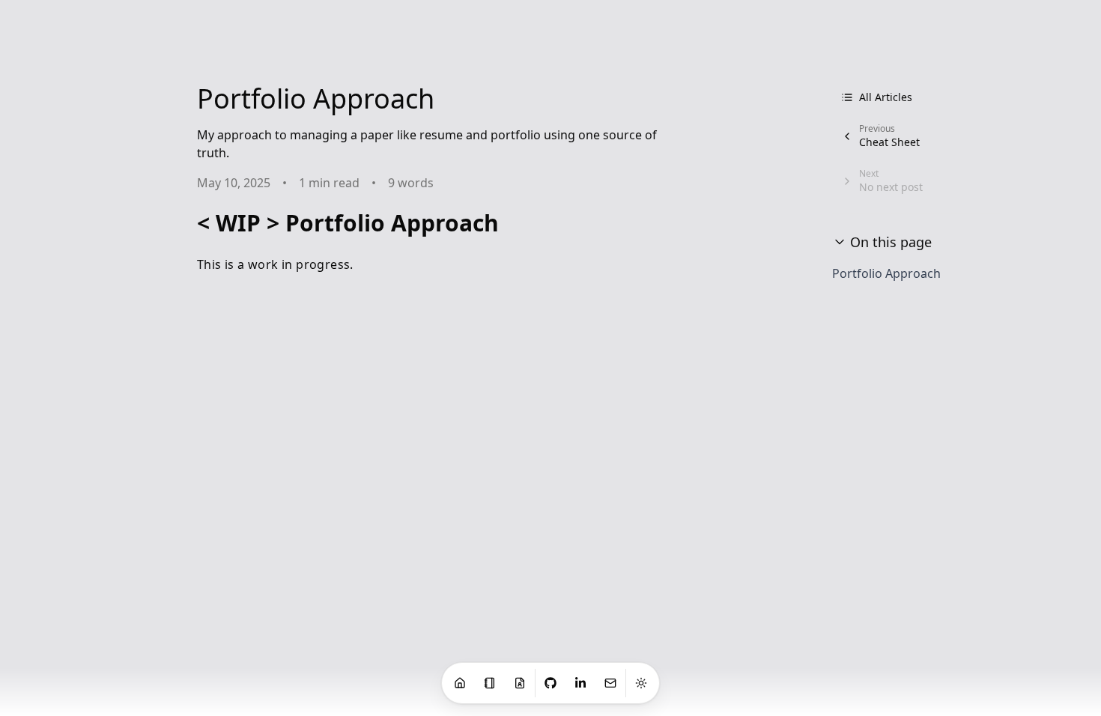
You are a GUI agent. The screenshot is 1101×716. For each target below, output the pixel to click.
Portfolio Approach (886, 273)
